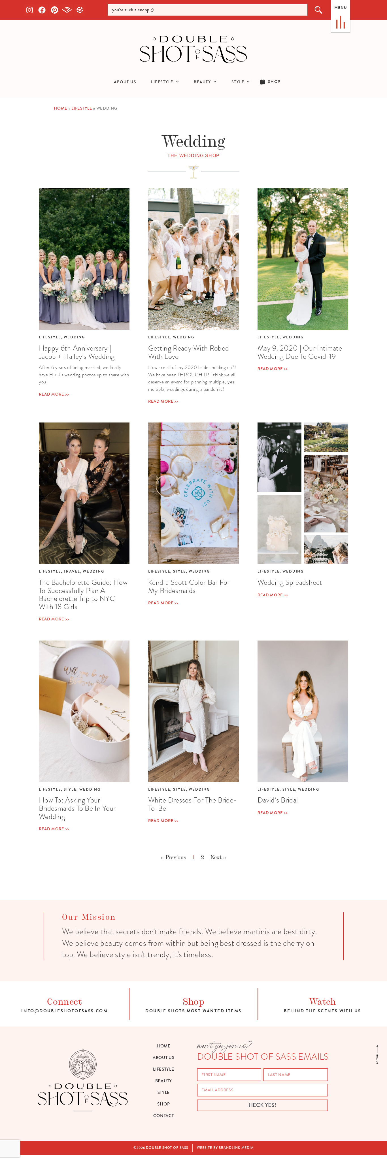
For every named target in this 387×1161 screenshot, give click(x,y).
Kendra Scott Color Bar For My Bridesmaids (189, 586)
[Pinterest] (55, 10)
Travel (72, 571)
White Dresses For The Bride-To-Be (192, 804)
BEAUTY (202, 82)
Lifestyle (81, 108)
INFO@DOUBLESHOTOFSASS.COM (64, 1011)
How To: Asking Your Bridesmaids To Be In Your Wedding (77, 808)
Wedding (74, 337)
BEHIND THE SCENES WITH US (322, 1011)
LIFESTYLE (162, 82)
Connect (64, 1000)
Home (60, 108)
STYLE (237, 82)
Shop (194, 1000)
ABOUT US (125, 82)
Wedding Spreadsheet (290, 582)
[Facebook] (42, 10)
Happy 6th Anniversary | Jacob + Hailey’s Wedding (76, 352)
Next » (218, 856)
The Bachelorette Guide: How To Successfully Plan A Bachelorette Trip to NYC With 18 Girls (83, 594)
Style (179, 571)
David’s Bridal (278, 800)
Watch (322, 1000)
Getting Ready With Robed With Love (188, 352)
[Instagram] (30, 10)
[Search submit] (318, 10)
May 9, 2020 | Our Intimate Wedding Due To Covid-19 (300, 352)
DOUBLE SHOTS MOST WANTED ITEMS (193, 1011)
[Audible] (67, 10)
